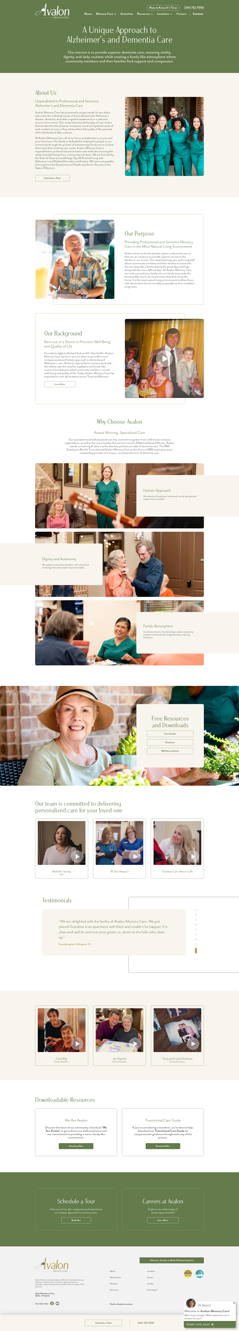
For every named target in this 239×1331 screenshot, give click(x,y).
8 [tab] (196, 948)
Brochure (170, 742)
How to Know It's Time (163, 7)
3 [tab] (196, 923)
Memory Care (104, 14)
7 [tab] (196, 943)
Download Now (76, 1146)
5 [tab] (196, 933)
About (88, 14)
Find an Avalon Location (121, 1304)
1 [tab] (196, 912)
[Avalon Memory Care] (52, 11)
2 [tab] (196, 918)
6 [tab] (196, 938)
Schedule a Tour (52, 178)
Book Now (76, 1220)
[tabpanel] (114, 929)
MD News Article (170, 751)
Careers (181, 14)
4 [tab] (196, 928)
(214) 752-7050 (194, 7)
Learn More (59, 384)
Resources (143, 14)
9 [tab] (196, 952)
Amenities (126, 14)
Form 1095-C (152, 1290)
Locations (163, 14)
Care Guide (170, 733)
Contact (198, 14)
